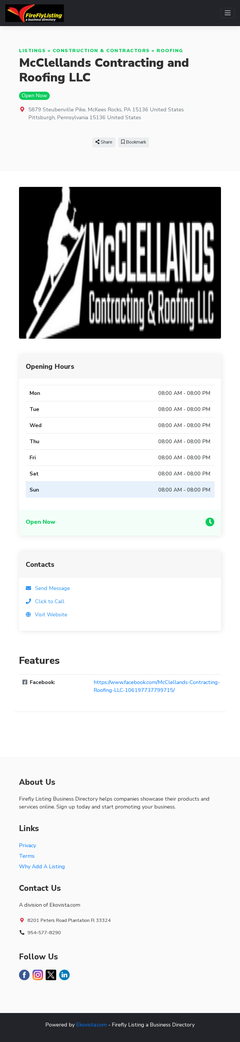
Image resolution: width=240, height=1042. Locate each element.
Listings (32, 50)
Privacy (27, 845)
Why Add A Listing (42, 866)
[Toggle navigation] (227, 13)
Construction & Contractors (101, 50)
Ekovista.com (91, 1024)
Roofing (170, 50)
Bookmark (135, 142)
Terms (27, 855)
